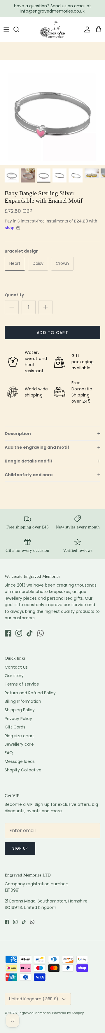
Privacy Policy (18, 718)
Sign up (20, 848)
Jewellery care (19, 744)
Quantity (14, 295)
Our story (14, 676)
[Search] (19, 29)
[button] (52, 433)
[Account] (85, 29)
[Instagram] (18, 633)
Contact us (16, 667)
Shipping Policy (20, 710)
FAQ (9, 753)
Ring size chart (19, 736)
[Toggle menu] (6, 29)
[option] (52, 112)
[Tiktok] (29, 633)
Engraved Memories (34, 1013)
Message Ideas (20, 761)
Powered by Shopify (68, 1013)
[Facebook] (8, 633)
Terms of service (22, 684)
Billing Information (23, 701)
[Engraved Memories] (52, 29)
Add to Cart (52, 332)
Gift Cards (15, 727)
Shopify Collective (23, 770)
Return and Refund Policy (30, 693)
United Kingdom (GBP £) (33, 999)
